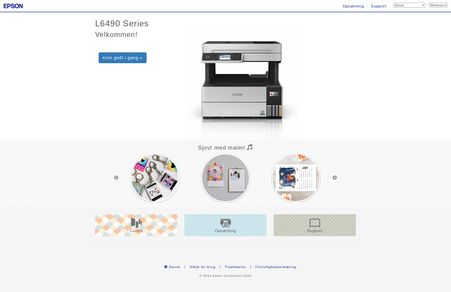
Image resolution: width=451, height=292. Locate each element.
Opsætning (353, 6)
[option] (155, 177)
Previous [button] (116, 177)
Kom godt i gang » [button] (123, 57)
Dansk (174, 267)
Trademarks (235, 267)
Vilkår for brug (202, 267)
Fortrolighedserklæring (275, 267)
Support (378, 6)
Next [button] (334, 177)
